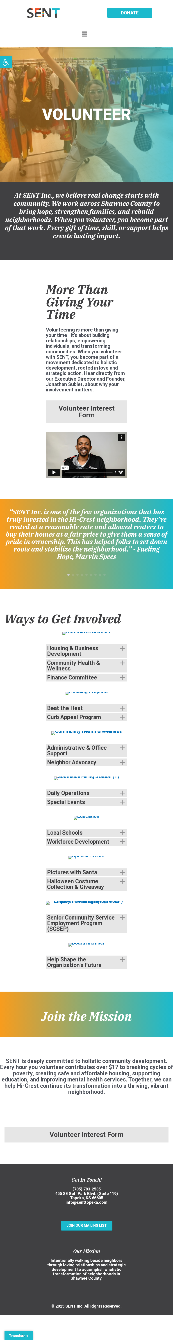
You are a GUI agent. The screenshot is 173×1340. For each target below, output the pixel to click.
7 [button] (95, 575)
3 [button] (77, 575)
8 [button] (100, 575)
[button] (6, 62)
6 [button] (91, 575)
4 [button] (82, 575)
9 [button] (104, 575)
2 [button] (73, 575)
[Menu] (86, 33)
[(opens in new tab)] (86, 633)
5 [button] (86, 575)
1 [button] (68, 575)
